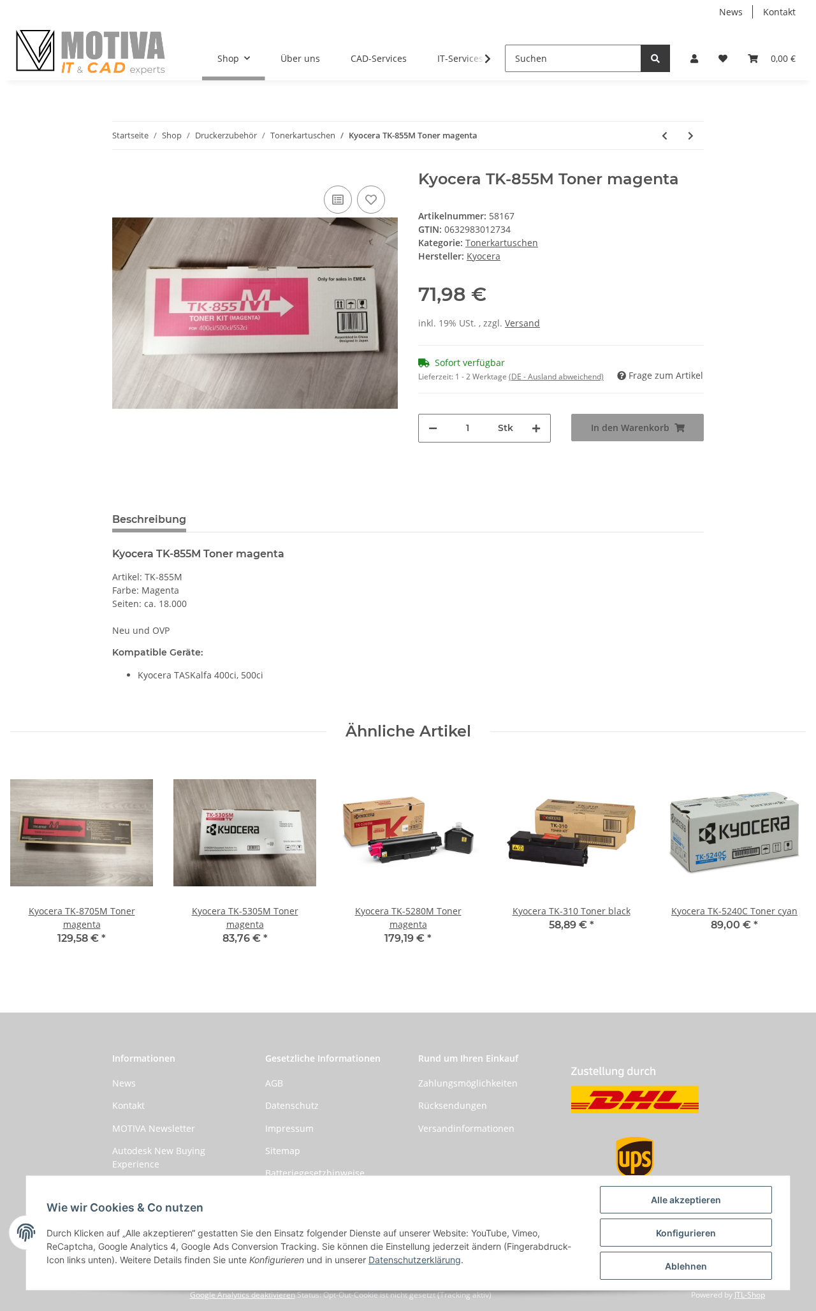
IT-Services (460, 58)
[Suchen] (655, 58)
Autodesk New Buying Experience (158, 1157)
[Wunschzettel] (723, 58)
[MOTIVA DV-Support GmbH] (90, 52)
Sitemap (282, 1151)
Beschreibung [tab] (149, 519)
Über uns (300, 58)
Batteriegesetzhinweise (315, 1173)
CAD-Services (379, 58)
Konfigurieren (686, 1232)
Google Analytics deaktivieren (242, 1294)
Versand (522, 323)
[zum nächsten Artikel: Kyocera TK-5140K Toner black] (691, 135)
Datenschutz (292, 1105)
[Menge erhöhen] (536, 428)
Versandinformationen (466, 1128)
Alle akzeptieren (686, 1199)
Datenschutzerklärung (414, 1259)
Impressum (289, 1128)
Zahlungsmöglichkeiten (468, 1083)
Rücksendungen (452, 1105)
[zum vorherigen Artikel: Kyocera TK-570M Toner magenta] (665, 135)
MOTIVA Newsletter (153, 1128)
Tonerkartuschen (501, 243)
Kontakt (779, 12)
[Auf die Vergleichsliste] (338, 200)
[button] (694, 58)
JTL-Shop (749, 1294)
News (731, 12)
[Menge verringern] (433, 428)
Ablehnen (686, 1266)
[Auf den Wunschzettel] (371, 200)
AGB (274, 1083)
